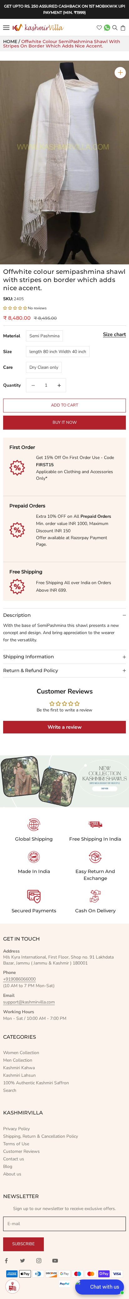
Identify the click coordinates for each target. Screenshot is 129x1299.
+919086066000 (19, 979)
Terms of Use (16, 1144)
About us (12, 1174)
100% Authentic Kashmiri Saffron (36, 1083)
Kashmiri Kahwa (19, 1068)
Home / (12, 41)
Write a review (65, 727)
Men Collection (17, 1060)
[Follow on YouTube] (55, 1261)
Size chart (114, 334)
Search (9, 1090)
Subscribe (23, 1244)
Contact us (13, 1159)
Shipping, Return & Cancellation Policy (40, 1136)
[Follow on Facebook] (6, 1261)
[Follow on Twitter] (22, 1261)
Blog (7, 1166)
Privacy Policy (16, 1129)
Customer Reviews (21, 1151)
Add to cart (64, 405)
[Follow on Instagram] (39, 1261)
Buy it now (65, 422)
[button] (15, 308)
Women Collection (21, 1053)
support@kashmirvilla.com (29, 1002)
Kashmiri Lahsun (19, 1075)
